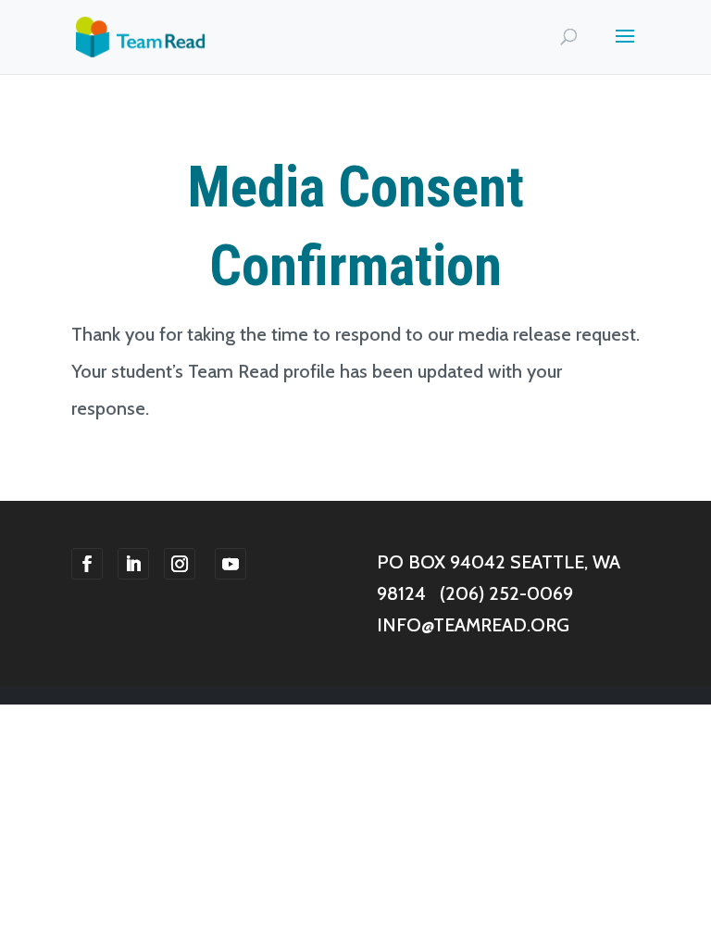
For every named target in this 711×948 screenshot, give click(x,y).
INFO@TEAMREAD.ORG (473, 625)
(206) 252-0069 (506, 593)
